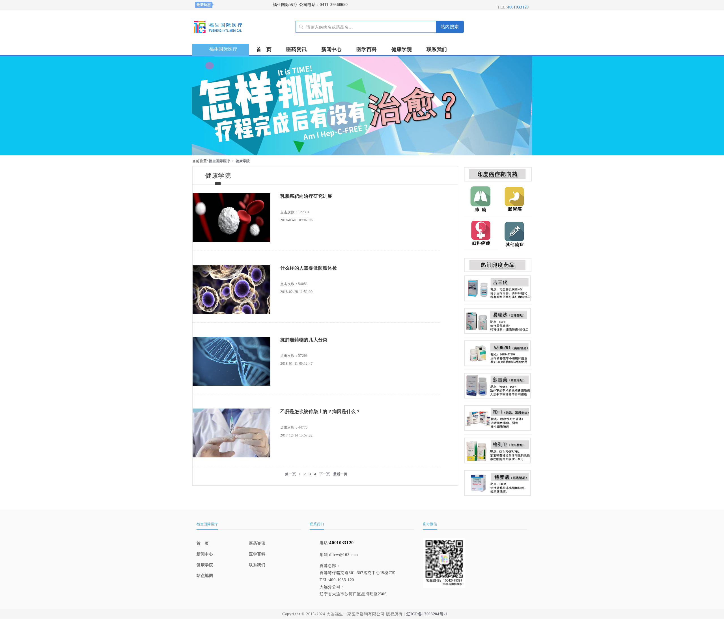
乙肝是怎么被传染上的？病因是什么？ (320, 411)
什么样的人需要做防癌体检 (308, 268)
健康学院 (401, 49)
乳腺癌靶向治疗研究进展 (306, 196)
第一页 (290, 474)
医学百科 (366, 49)
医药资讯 (296, 49)
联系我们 (436, 49)
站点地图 (205, 576)
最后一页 (340, 474)
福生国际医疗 (219, 161)
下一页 (324, 474)
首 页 (264, 49)
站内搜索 (450, 26)
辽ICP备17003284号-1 (426, 614)
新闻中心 (331, 49)
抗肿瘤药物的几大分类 (303, 339)
